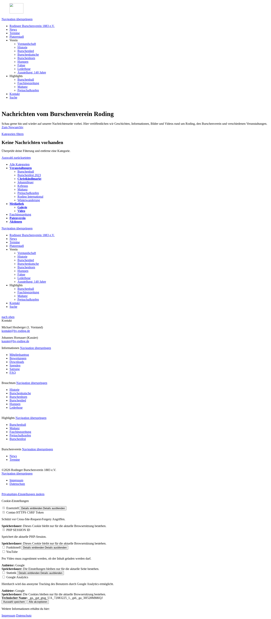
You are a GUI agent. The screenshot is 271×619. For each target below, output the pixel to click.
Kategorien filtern (13, 134)
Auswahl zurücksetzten (16, 157)
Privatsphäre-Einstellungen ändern (23, 494)
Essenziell (12, 508)
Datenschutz (24, 615)
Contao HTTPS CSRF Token (25, 512)
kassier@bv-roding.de (15, 341)
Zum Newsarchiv (12, 127)
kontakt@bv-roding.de (16, 331)
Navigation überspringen (17, 19)
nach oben (8, 317)
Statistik (11, 573)
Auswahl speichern (14, 601)
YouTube (12, 551)
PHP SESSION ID (18, 530)
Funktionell (13, 547)
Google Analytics (17, 577)
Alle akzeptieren (38, 601)
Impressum (8, 615)
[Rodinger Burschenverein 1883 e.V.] (135, 8)
